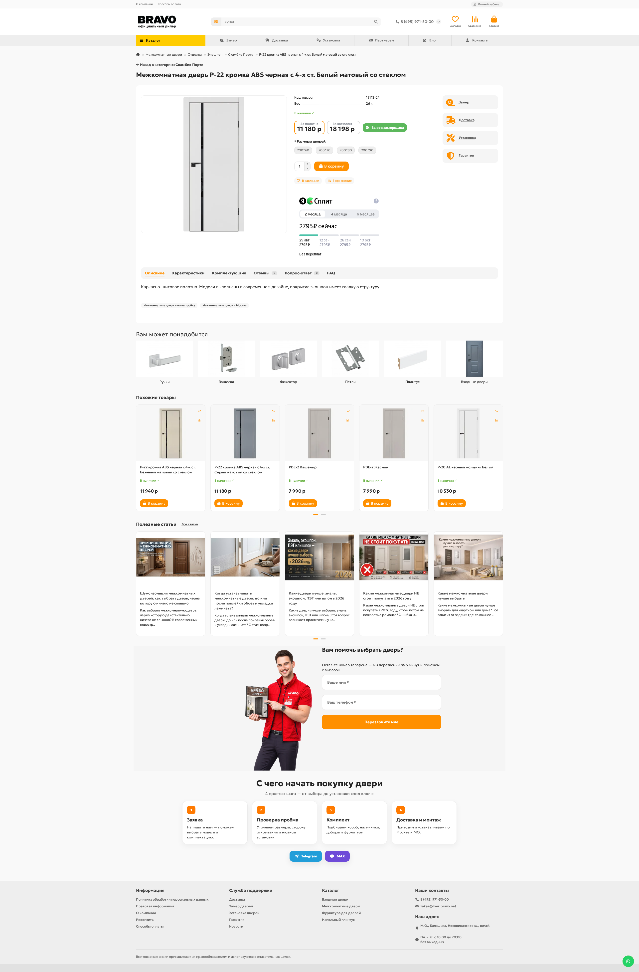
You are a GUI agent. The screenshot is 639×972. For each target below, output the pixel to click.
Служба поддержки (250, 890)
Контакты (480, 40)
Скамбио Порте (240, 54)
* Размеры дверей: (310, 141)
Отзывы (264, 273)
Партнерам (384, 40)
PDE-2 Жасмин (375, 467)
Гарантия (236, 920)
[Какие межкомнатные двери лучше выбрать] (468, 557)
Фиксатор (288, 382)
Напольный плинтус (338, 920)
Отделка (195, 54)
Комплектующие (229, 273)
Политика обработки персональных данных (172, 899)
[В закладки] (199, 410)
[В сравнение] (199, 420)
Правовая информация (155, 906)
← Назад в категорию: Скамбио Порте (169, 64)
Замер (231, 40)
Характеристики (188, 273)
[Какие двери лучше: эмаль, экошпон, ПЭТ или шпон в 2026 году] (319, 557)
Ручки (165, 382)
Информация (150, 890)
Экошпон (214, 54)
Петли (350, 382)
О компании (144, 4)
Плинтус (412, 382)
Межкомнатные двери (164, 54)
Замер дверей (241, 906)
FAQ (331, 273)
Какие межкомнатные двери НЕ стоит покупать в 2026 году (391, 595)
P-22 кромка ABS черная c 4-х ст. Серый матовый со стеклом (242, 469)
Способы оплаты (169, 4)
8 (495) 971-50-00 (417, 21)
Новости (236, 926)
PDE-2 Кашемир (303, 467)
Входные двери (474, 382)
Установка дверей (244, 913)
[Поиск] (376, 22)
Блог (433, 40)
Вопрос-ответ (301, 273)
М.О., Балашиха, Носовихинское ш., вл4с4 (455, 926)
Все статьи (189, 524)
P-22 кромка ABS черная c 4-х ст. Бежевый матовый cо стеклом (168, 469)
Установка (331, 40)
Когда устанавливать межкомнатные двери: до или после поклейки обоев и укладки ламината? (243, 600)
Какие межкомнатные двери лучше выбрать (463, 595)
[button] (136, 457)
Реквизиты (145, 920)
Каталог (330, 890)
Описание (154, 273)
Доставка (280, 40)
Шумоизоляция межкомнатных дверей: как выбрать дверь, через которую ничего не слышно (170, 598)
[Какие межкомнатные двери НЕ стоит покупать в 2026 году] (393, 557)
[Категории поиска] (216, 21)
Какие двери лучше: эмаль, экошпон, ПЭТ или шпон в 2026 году (316, 598)
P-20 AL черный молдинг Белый (465, 467)
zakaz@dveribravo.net (438, 906)
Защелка (226, 382)
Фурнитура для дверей (341, 913)
